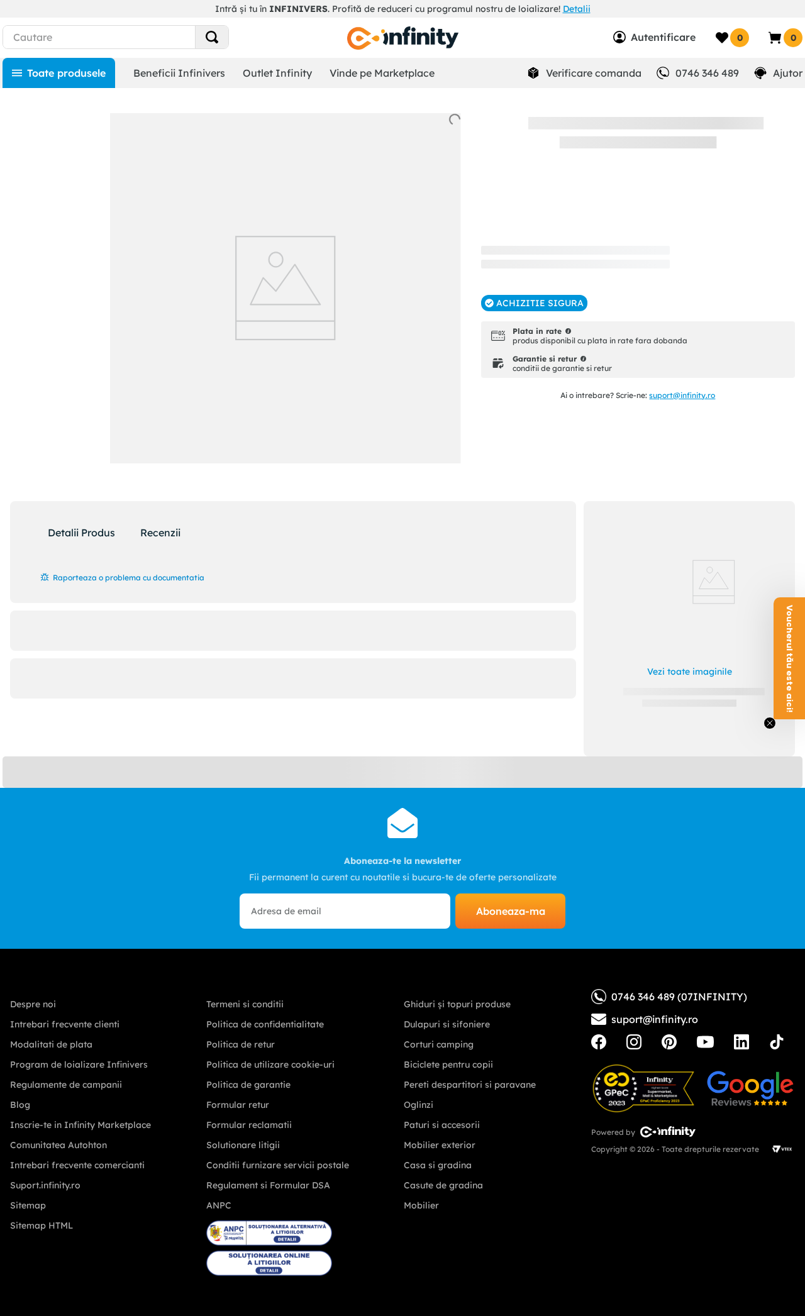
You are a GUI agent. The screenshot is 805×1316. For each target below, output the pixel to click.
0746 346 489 (707, 73)
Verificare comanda (593, 73)
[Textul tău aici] (598, 1041)
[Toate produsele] (59, 73)
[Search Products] (212, 37)
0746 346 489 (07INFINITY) (679, 996)
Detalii (577, 8)
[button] (534, 303)
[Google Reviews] (750, 1088)
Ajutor (787, 73)
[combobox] (135, 37)
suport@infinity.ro (682, 395)
